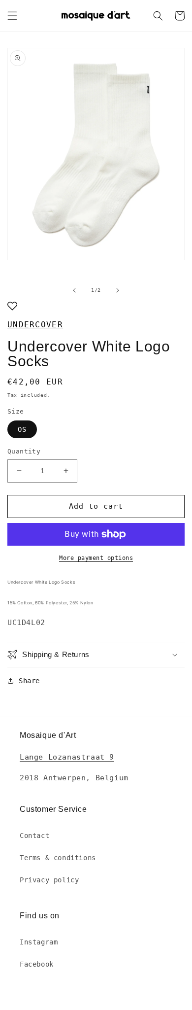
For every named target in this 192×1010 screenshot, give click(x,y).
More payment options (96, 558)
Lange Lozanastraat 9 (67, 757)
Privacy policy (49, 880)
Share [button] (29, 681)
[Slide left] (74, 290)
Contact (34, 835)
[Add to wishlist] (12, 307)
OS (22, 429)
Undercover (35, 324)
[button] (12, 16)
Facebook (37, 964)
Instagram (39, 942)
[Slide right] (117, 290)
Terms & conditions (58, 858)
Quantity (23, 451)
